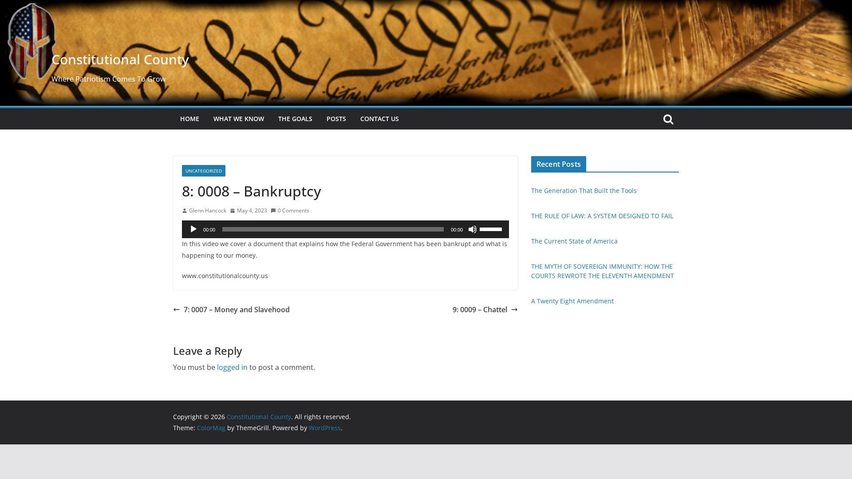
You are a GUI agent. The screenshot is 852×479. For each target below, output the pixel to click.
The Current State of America (574, 241)
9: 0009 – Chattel (480, 309)
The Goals (295, 118)
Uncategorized (203, 171)
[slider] (492, 228)
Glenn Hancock (207, 210)
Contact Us (379, 118)
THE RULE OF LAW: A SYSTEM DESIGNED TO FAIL (602, 216)
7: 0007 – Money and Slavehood (237, 309)
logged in (232, 367)
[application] (345, 229)
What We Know (238, 118)
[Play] (193, 229)
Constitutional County (120, 59)
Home (189, 118)
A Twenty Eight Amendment (572, 301)
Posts (336, 118)
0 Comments (293, 210)
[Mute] (472, 229)
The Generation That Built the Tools (584, 190)
